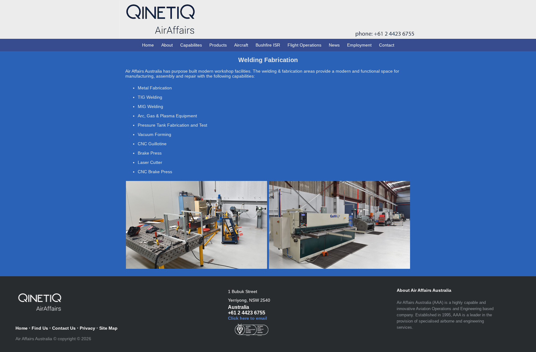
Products (218, 45)
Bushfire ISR (268, 45)
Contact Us (64, 328)
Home (148, 45)
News (334, 45)
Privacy (87, 328)
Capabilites (191, 45)
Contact (386, 45)
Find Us (40, 328)
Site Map (108, 328)
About (167, 45)
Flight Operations (304, 45)
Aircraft (241, 45)
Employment (359, 45)
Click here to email (247, 318)
